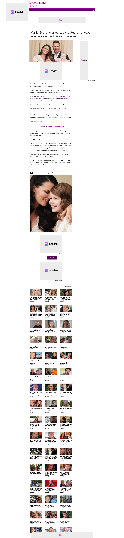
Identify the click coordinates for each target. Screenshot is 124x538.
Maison (54, 10)
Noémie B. (33, 38)
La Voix (44, 10)
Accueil (33, 10)
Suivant (51, 258)
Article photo (61, 10)
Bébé (49, 10)
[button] (93, 10)
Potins (39, 10)
